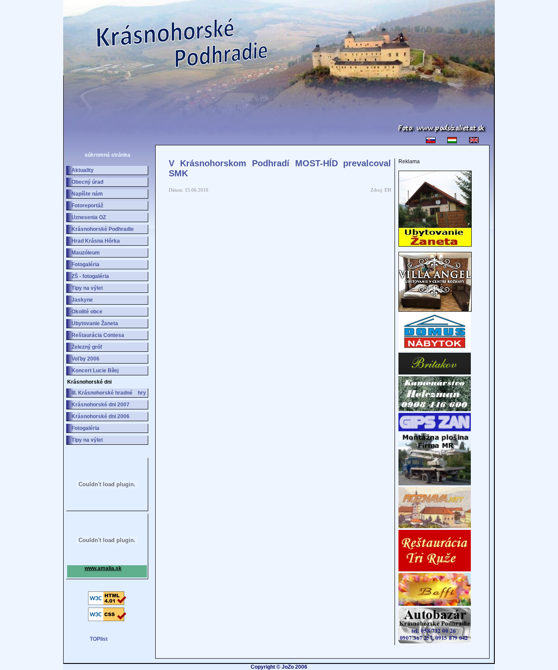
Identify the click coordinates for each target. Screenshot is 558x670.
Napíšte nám (87, 194)
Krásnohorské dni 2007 (100, 405)
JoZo (288, 667)
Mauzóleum (85, 253)
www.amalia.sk (103, 568)
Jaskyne (82, 300)
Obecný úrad (87, 182)
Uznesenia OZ (88, 217)
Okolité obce (86, 312)
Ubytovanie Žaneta (94, 323)
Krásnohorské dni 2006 (100, 416)
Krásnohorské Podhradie (102, 229)
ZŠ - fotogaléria (90, 276)
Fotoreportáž (87, 206)
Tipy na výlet (87, 288)
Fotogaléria (85, 264)
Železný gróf (86, 347)
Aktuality (82, 170)
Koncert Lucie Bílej (95, 371)
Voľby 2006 (85, 359)
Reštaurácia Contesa (97, 335)
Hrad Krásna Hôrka (95, 241)
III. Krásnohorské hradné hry (108, 393)
